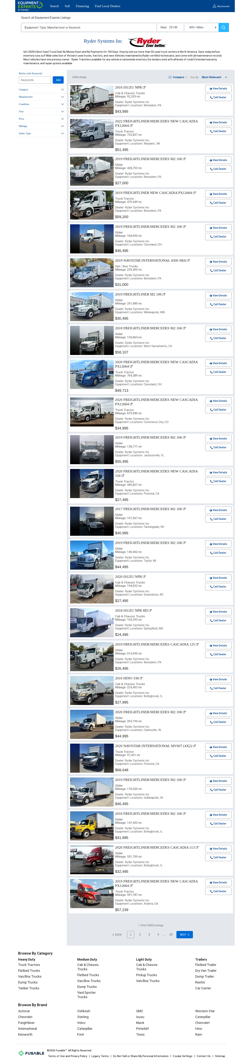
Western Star (205, 1011)
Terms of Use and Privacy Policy (67, 1056)
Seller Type (25, 133)
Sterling (83, 1017)
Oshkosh (83, 1011)
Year (21, 111)
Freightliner (26, 1023)
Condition (24, 104)
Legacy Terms (100, 1056)
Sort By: (195, 77)
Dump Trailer (204, 976)
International (27, 1029)
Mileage (23, 126)
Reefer (200, 982)
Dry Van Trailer (206, 971)
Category (23, 89)
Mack (140, 1023)
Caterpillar (84, 1029)
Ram (198, 1034)
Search (54, 6)
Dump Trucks (28, 982)
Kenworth (25, 1034)
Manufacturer (26, 97)
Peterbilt (142, 1029)
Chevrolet (25, 1017)
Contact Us (204, 1056)
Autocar (24, 1011)
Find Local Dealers (107, 6)
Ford (80, 1034)
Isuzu (140, 1017)
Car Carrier (203, 988)
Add (58, 79)
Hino (198, 1029)
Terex (140, 1034)
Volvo (81, 1023)
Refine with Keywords (30, 73)
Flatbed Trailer (205, 965)
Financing (82, 6)
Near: (164, 27)
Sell (67, 6)
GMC (139, 1011)
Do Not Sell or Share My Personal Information (141, 1056)
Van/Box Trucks (30, 976)
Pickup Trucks (146, 975)
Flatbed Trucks (29, 971)
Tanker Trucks (28, 988)
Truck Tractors (29, 965)
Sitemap (220, 1056)
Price (21, 118)
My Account (223, 6)
